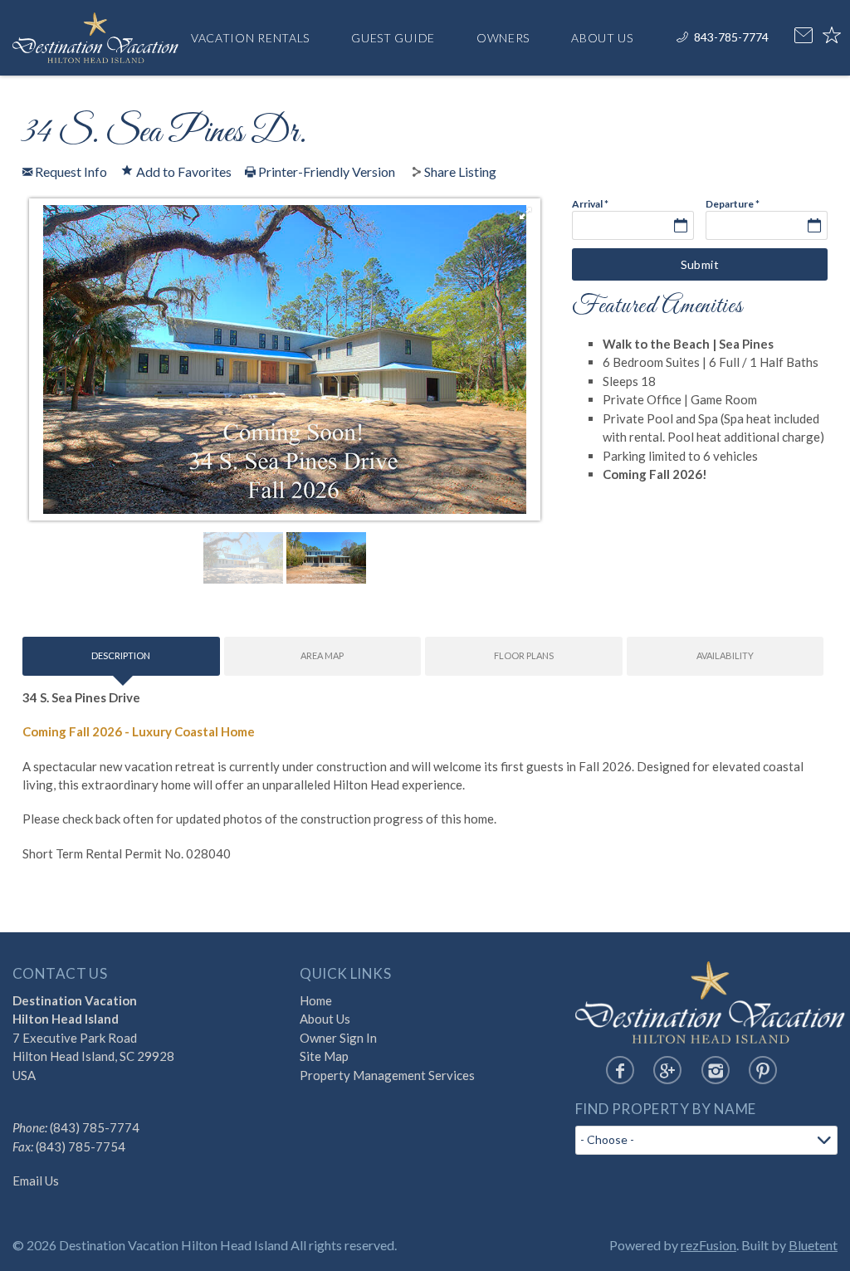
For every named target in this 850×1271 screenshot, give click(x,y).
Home (316, 1000)
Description (120, 655)
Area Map (322, 655)
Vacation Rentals (250, 38)
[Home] (95, 35)
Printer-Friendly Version (325, 171)
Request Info (69, 171)
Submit (700, 264)
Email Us (35, 1180)
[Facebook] (620, 1070)
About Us (602, 38)
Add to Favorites (183, 171)
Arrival (590, 204)
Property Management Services (387, 1075)
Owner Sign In (338, 1037)
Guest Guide (393, 38)
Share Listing (460, 171)
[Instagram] (715, 1070)
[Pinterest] (763, 1070)
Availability (725, 655)
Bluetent (813, 1245)
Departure (733, 204)
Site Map (324, 1056)
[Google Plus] (667, 1070)
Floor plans (524, 655)
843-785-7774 (731, 37)
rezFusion (708, 1245)
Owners (503, 38)
